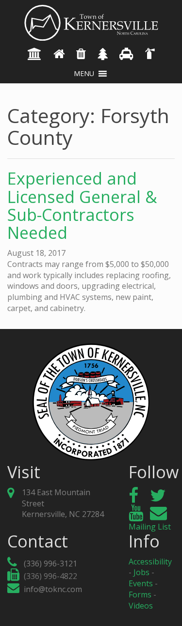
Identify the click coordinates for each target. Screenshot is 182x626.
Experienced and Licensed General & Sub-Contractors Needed (82, 205)
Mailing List (150, 526)
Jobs (141, 572)
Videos (141, 605)
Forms (140, 594)
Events (141, 583)
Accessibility (150, 561)
